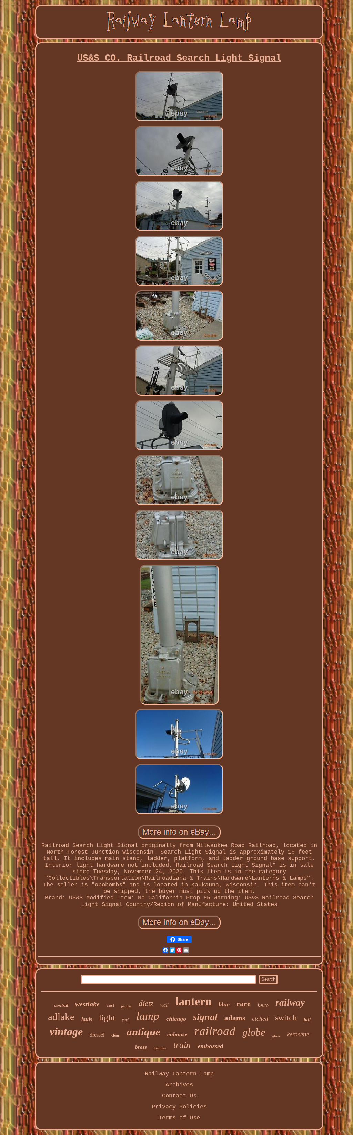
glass (276, 1036)
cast (110, 1005)
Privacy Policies (179, 1107)
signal (205, 1017)
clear (115, 1035)
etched (260, 1019)
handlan (160, 1048)
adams (234, 1018)
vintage (66, 1031)
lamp (147, 1016)
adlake (61, 1016)
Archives (179, 1085)
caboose (177, 1034)
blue (224, 1004)
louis (86, 1019)
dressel (97, 1035)
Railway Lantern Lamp (179, 1074)
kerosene (298, 1034)
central (61, 1005)
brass (141, 1047)
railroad (214, 1031)
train (182, 1045)
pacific (126, 1006)
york (125, 1019)
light (107, 1017)
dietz (146, 1003)
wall (164, 1005)
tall (307, 1019)
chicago (176, 1018)
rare (243, 1003)
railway (290, 1002)
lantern (193, 1001)
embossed (210, 1046)
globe (253, 1032)
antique (143, 1032)
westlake (87, 1004)
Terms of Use (179, 1118)
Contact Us (179, 1096)
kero (263, 1005)
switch (286, 1017)
